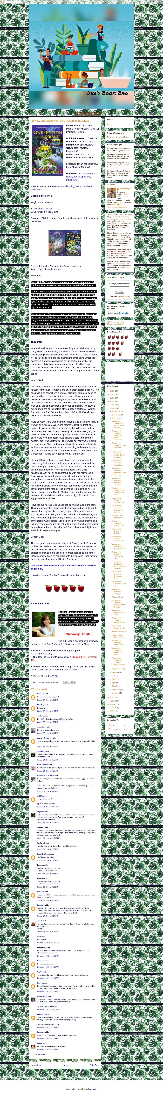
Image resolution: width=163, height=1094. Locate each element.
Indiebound (72, 180)
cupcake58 (41, 751)
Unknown (40, 694)
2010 (112, 708)
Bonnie (39, 1043)
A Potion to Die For (42, 208)
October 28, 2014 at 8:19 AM (47, 791)
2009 (112, 711)
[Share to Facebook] (72, 682)
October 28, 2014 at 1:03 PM (47, 849)
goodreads (36, 189)
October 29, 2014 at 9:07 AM (47, 932)
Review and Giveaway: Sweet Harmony (119, 539)
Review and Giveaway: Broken (117, 531)
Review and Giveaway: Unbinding (117, 463)
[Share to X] (69, 682)
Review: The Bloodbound (117, 517)
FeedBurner (125, 296)
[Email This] (64, 682)
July (114, 676)
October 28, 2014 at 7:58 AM (47, 760)
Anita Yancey (42, 1014)
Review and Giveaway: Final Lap (119, 584)
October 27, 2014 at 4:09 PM (47, 722)
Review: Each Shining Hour (118, 636)
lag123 (39, 796)
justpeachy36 (125, 189)
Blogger (94, 1089)
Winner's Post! (117, 597)
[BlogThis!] (67, 682)
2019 (112, 391)
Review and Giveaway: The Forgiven (119, 445)
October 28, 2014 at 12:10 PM (48, 838)
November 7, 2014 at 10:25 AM (48, 1009)
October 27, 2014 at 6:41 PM (47, 733)
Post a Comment (40, 1054)
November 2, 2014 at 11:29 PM (48, 943)
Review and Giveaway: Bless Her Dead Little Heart (119, 471)
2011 (112, 704)
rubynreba (41, 812)
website (65, 186)
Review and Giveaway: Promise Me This (117, 555)
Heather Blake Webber (45, 776)
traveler (39, 716)
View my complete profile (117, 207)
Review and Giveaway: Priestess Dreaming (117, 481)
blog (72, 186)
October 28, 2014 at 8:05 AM (47, 771)
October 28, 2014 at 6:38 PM (47, 900)
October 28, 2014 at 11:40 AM (48, 823)
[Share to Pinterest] (74, 682)
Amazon (82, 173)
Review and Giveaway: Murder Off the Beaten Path (118, 454)
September (117, 669)
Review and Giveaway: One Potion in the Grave (119, 491)
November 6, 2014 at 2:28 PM (48, 991)
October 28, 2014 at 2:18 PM (47, 860)
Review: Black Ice (119, 631)
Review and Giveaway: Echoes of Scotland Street (119, 661)
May (114, 679)
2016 (112, 401)
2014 (112, 408)
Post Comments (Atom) (70, 1073)
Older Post (94, 1065)
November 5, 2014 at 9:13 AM (48, 978)
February (116, 690)
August (115, 672)
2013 (112, 697)
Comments (115, 729)
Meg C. (39, 972)
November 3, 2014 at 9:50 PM (48, 967)
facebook (87, 186)
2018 (112, 394)
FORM (54, 676)
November (116, 415)
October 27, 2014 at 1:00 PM (47, 700)
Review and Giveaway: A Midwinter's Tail (119, 546)
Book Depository (81, 176)
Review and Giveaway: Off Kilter (118, 612)
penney (39, 921)
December (116, 411)
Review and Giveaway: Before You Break (117, 651)
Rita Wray (40, 705)
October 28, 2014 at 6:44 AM (47, 747)
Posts (112, 725)
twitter (79, 186)
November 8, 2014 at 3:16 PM (48, 1038)
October (115, 418)
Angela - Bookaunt (44, 738)
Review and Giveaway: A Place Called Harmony (118, 424)
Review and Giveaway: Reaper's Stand (119, 620)
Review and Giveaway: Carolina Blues (118, 500)
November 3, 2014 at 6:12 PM (48, 956)
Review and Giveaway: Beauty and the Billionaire (119, 604)
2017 (112, 398)
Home (65, 1065)
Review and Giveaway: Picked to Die (118, 523)
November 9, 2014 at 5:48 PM (48, 1049)
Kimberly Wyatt (43, 854)
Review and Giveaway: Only (119, 627)
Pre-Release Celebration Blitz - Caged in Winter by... (119, 565)
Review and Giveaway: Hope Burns (117, 642)
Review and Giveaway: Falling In (117, 591)
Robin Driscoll (42, 765)
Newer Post (36, 1065)
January (115, 693)
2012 (112, 701)
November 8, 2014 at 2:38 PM (48, 1027)
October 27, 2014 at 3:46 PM (47, 711)
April (114, 683)
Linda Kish (41, 727)
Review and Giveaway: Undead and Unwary (118, 509)
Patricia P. (40, 961)
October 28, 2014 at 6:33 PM (47, 874)
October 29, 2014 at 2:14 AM (47, 916)
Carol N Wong (42, 996)
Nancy (39, 983)
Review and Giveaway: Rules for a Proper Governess (117, 435)
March (115, 686)
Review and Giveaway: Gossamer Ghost (117, 575)
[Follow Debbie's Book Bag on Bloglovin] (118, 314)
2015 (112, 405)
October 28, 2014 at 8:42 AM (47, 807)
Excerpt (35, 266)
